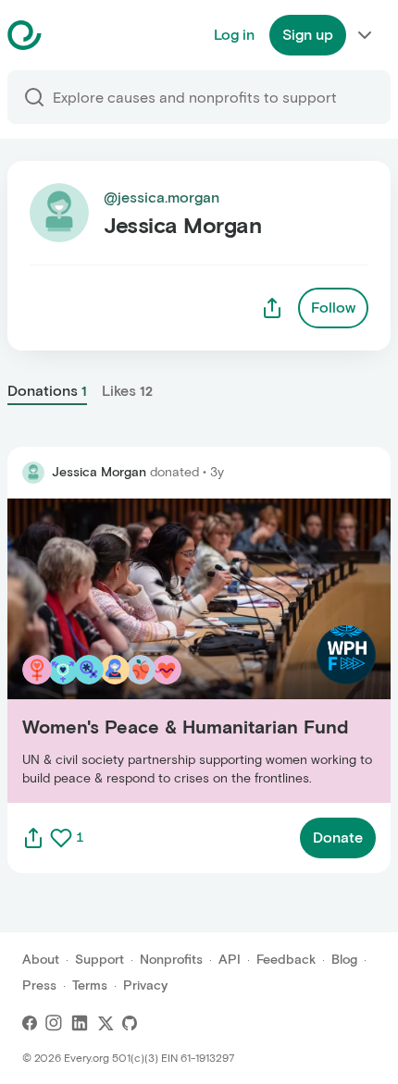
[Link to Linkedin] (79, 1023)
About (40, 959)
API (229, 959)
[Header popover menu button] (365, 35)
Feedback (286, 959)
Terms (89, 985)
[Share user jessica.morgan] (272, 308)
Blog (344, 959)
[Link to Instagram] (53, 1023)
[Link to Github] (129, 1023)
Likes (127, 391)
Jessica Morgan (99, 472)
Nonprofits (171, 959)
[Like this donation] (61, 838)
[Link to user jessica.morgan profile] (33, 473)
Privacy (145, 985)
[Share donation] (33, 838)
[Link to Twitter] (105, 1023)
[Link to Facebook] (29, 1023)
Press (39, 985)
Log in (234, 34)
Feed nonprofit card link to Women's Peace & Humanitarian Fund (159, 650)
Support (99, 959)
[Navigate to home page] (70, 35)
